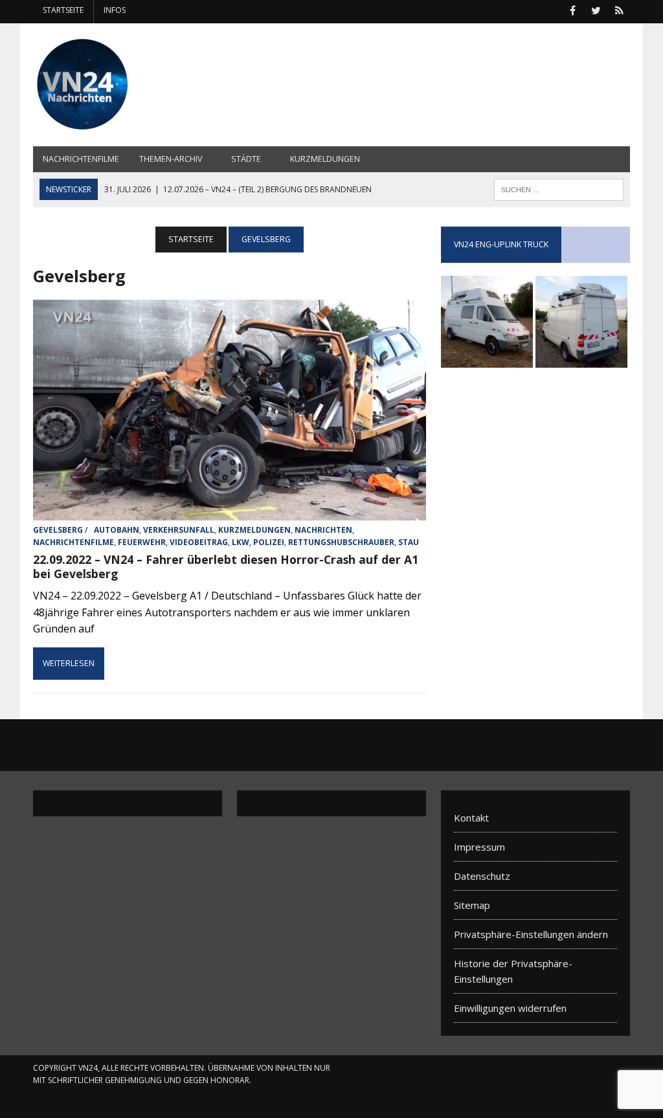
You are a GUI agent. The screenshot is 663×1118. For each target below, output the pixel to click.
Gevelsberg (58, 529)
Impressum (479, 846)
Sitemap (472, 905)
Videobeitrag (199, 542)
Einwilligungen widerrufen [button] (510, 1007)
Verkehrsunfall (178, 529)
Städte (246, 158)
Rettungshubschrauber (341, 542)
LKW (240, 542)
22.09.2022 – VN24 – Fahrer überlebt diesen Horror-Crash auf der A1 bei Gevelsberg (225, 567)
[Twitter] (596, 9)
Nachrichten (323, 529)
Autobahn (116, 529)
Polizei (268, 542)
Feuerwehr (142, 542)
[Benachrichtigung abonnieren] (619, 9)
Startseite (63, 10)
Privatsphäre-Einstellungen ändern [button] (531, 934)
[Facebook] (573, 9)
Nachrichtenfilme (81, 158)
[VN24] (127, 84)
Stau (408, 542)
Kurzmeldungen (325, 158)
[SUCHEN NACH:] (559, 188)
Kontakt (471, 817)
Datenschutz (482, 875)
